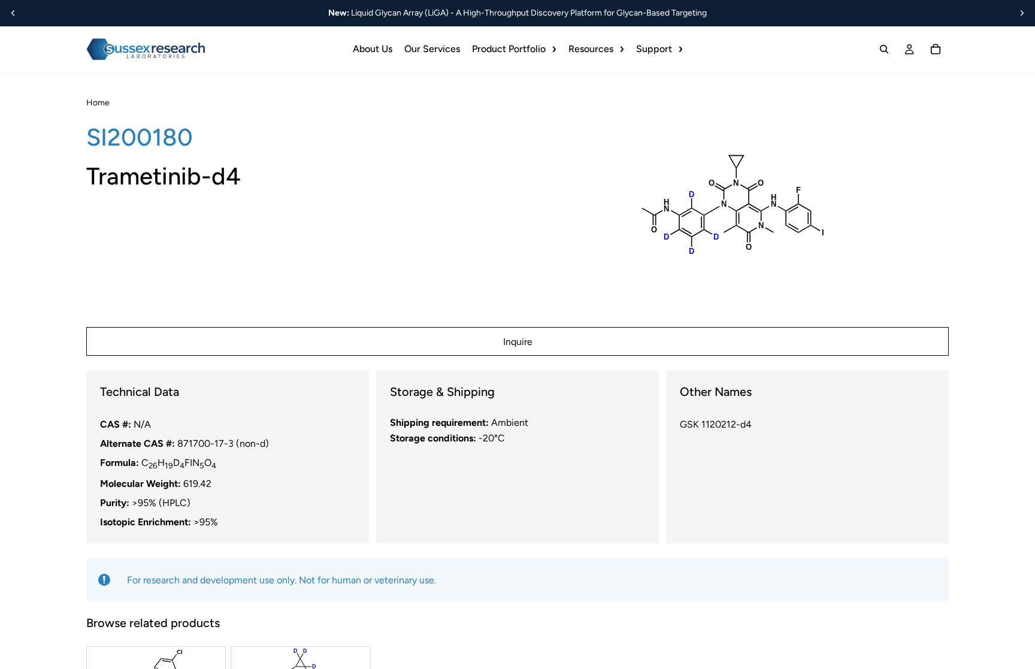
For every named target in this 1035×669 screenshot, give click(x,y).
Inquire (517, 341)
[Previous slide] (13, 13)
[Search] (884, 49)
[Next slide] (1022, 13)
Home (98, 103)
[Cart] (935, 49)
